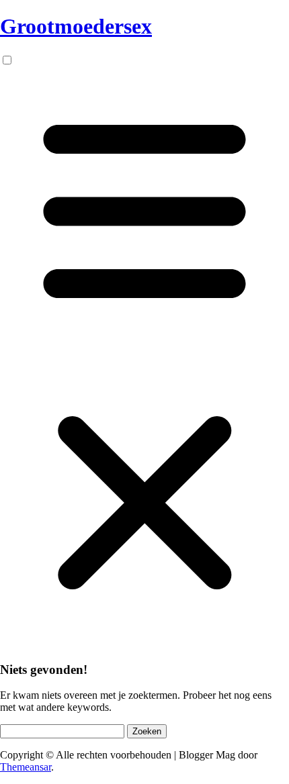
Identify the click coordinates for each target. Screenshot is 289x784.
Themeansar (25, 767)
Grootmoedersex (76, 26)
